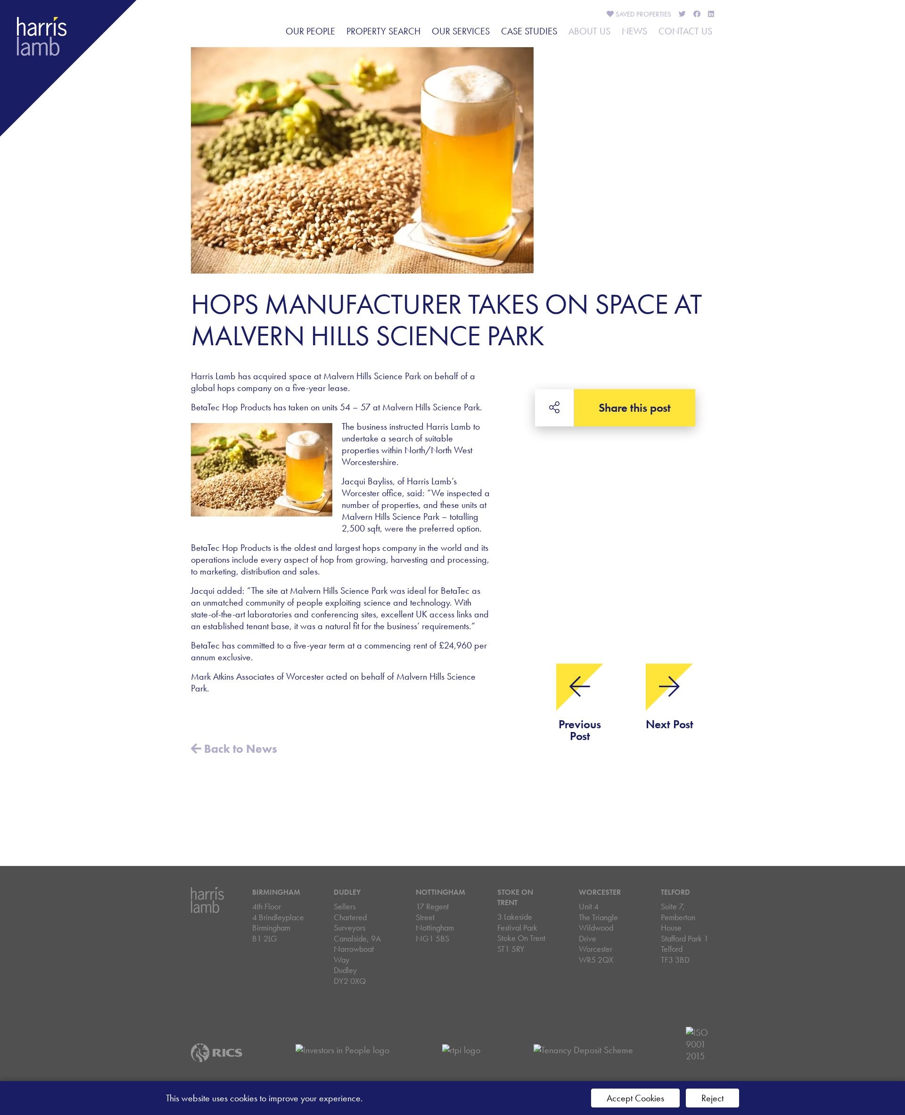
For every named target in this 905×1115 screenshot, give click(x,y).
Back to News (239, 749)
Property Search (383, 31)
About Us (589, 31)
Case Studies (529, 31)
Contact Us (685, 31)
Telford (675, 892)
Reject (712, 1098)
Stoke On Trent (515, 897)
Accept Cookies (635, 1098)
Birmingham (276, 892)
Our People (310, 31)
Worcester (600, 892)
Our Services (461, 31)
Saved (642, 14)
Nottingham (440, 892)
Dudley (347, 892)
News (634, 31)
